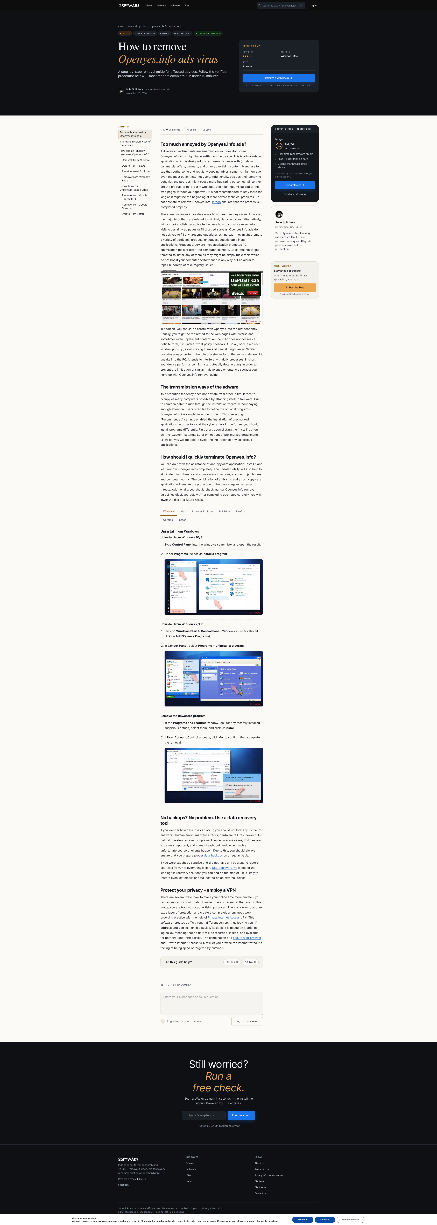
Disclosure (260, 1187)
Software (175, 5)
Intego (216, 202)
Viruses (190, 1163)
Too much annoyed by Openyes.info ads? (133, 134)
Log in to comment (247, 1021)
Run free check (241, 1115)
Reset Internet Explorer (136, 171)
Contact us (260, 1193)
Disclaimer (260, 1181)
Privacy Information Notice (269, 1175)
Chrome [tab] (168, 519)
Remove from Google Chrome (134, 206)
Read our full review (295, 194)
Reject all (325, 1219)
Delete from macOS (133, 165)
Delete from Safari (133, 213)
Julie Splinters (134, 89)
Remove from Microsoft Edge (136, 178)
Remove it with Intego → (278, 77)
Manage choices (350, 1219)
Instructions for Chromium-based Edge (134, 188)
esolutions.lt (139, 1179)
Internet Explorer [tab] (202, 511)
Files (187, 5)
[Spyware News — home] (129, 5)
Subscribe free (295, 287)
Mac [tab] (183, 511)
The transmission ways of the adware (135, 143)
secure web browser (247, 938)
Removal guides (137, 26)
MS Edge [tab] (224, 511)
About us (259, 1163)
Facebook (123, 1184)
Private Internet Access (224, 917)
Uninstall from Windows (136, 160)
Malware (161, 5)
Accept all (302, 1219)
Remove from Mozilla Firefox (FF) (134, 197)
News (149, 5)
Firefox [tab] (240, 511)
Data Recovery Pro (224, 867)
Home (121, 26)
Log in (313, 5)
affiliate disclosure (175, 1211)
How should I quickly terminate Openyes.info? (135, 152)
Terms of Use (262, 1169)
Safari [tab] (183, 519)
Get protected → (295, 184)
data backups (213, 855)
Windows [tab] (169, 511)
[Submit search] (259, 5)
